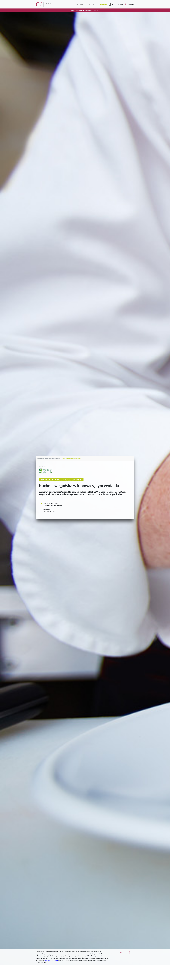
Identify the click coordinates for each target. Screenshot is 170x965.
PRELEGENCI (91, 4)
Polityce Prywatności (51, 960)
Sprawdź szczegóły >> (93, 10)
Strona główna (40, 458)
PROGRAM (79, 4)
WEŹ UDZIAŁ (103, 4)
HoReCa (52, 458)
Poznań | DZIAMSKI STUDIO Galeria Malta (52, 504)
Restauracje (57, 458)
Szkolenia (47, 458)
